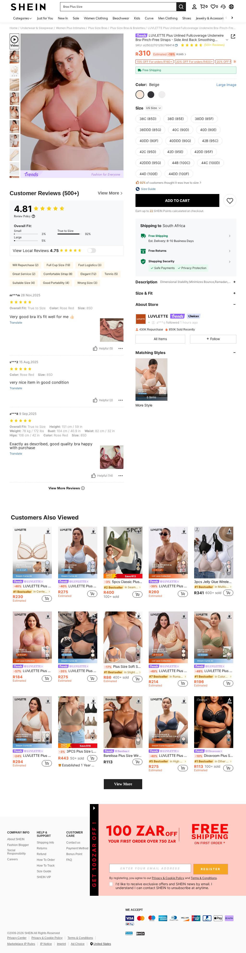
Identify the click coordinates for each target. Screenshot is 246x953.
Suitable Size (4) (23, 283)
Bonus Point (74, 854)
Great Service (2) (23, 274)
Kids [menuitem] (137, 18)
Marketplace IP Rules (21, 944)
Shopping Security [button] (161, 261)
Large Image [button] (226, 85)
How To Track (46, 865)
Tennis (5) (111, 274)
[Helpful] (95, 348)
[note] (123, 576)
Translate (16, 322)
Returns (42, 848)
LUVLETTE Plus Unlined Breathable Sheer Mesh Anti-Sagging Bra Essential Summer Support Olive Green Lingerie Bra (214, 671)
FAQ (69, 860)
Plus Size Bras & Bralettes (127, 28)
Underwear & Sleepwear (36, 28)
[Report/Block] (120, 348)
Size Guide (44, 871)
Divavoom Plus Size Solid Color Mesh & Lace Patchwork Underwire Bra (214, 756)
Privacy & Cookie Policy (46, 938)
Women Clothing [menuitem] (96, 18)
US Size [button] (151, 108)
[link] (204, 6)
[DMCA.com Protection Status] (140, 933)
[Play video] (72, 102)
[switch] (91, 250)
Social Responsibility (16, 852)
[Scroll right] (232, 18)
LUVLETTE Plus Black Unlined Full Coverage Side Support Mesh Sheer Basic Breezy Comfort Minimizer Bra (78, 671)
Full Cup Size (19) (58, 265)
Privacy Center (16, 938)
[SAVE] (229, 200)
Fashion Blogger (18, 845)
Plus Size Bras (97, 28)
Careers (12, 859)
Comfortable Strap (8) (57, 274)
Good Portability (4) (56, 283)
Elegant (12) (88, 274)
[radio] (139, 94)
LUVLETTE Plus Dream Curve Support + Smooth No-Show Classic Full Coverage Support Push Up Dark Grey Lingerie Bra (169, 756)
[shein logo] (28, 6)
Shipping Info (45, 842)
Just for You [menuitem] (45, 18)
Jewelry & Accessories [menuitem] (211, 18)
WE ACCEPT (134, 910)
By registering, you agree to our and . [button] (163, 878)
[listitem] (151, 379)
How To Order (46, 860)
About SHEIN (16, 839)
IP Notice (46, 944)
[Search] (181, 6)
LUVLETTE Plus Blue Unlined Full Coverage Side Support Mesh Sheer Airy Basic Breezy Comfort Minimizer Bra (78, 586)
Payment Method (77, 848)
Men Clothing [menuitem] (168, 18)
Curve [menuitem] (149, 18)
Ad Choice (78, 944)
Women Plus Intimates (70, 28)
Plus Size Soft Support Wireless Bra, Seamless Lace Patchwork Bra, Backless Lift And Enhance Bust (124, 666)
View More (123, 784)
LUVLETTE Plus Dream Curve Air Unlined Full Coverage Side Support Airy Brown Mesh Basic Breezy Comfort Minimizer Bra (33, 586)
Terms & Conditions (80, 938)
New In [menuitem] (63, 18)
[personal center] (194, 7)
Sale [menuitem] (76, 18)
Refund (41, 854)
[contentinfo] (184, 921)
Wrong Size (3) (87, 283)
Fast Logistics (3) (89, 265)
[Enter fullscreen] (119, 166)
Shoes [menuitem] (186, 18)
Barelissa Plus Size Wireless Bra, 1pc (123, 756)
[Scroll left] (226, 18)
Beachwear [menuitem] (121, 18)
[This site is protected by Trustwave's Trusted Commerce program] (129, 933)
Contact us (73, 842)
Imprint (61, 944)
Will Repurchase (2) (25, 265)
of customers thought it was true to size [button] (169, 182)
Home (14, 28)
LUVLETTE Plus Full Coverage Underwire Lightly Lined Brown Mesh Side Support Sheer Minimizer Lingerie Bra (169, 586)
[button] (223, 7)
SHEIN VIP (44, 877)
